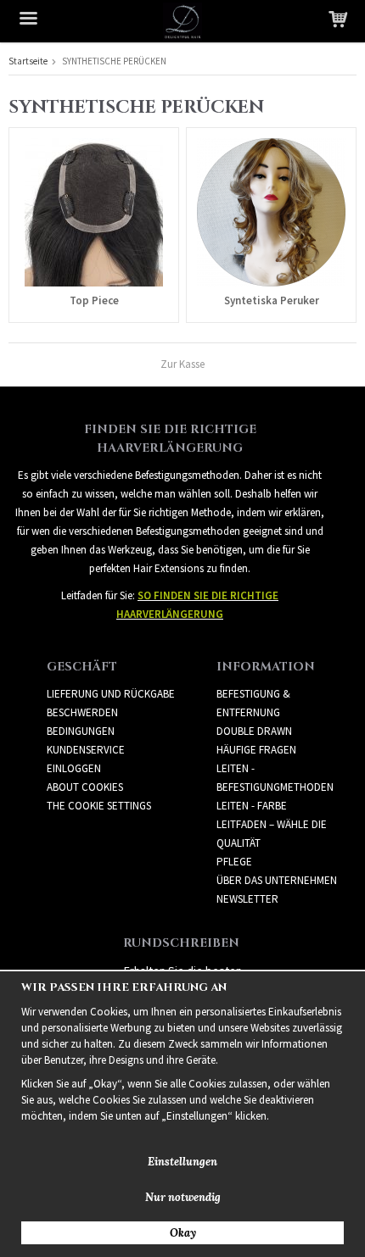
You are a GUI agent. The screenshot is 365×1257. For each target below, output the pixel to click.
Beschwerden (82, 712)
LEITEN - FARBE (251, 805)
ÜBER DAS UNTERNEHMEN (276, 880)
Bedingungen (81, 731)
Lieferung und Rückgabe (111, 694)
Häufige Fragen (256, 750)
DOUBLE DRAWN (254, 731)
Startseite (28, 61)
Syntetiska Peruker (271, 300)
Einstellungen (182, 1161)
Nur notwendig (183, 1197)
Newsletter (247, 899)
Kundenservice (86, 750)
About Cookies (85, 787)
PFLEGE (234, 861)
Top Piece (94, 300)
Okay (183, 1233)
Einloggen (74, 768)
